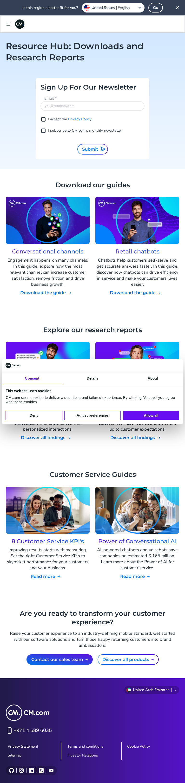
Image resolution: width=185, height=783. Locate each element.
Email (50, 98)
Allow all (151, 415)
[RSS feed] (41, 770)
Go (155, 7)
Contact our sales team (57, 659)
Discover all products (125, 659)
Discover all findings (43, 437)
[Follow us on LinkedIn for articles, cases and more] (31, 770)
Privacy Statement (23, 746)
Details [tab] (93, 378)
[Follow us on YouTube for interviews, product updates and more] (51, 770)
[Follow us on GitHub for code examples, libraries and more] (11, 770)
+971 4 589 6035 (32, 730)
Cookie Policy (138, 746)
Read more (43, 576)
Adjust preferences (93, 415)
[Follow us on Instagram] (21, 770)
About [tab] (153, 378)
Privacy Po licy (80, 119)
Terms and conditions (85, 746)
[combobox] (113, 8)
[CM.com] (20, 24)
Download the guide (43, 292)
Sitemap (14, 755)
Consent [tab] (32, 378)
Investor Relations (82, 755)
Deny (34, 415)
